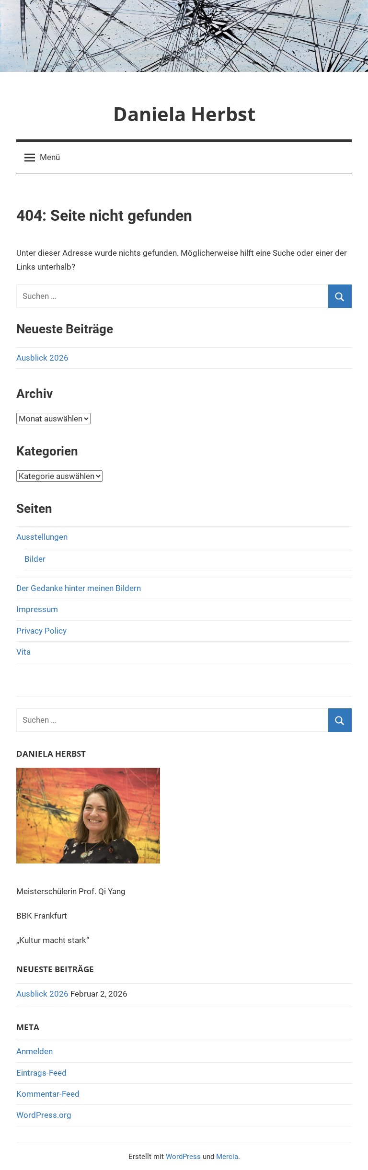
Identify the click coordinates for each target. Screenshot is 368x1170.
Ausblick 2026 (42, 358)
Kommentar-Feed (48, 1094)
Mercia (227, 1156)
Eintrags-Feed (41, 1073)
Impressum (37, 609)
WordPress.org (43, 1115)
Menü (50, 157)
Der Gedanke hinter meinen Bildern (78, 588)
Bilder (35, 559)
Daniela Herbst (184, 114)
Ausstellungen (42, 537)
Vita (23, 652)
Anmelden (34, 1051)
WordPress (183, 1156)
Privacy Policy (41, 631)
